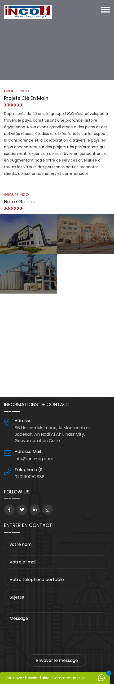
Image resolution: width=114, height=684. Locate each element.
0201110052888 (30, 477)
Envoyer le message (57, 660)
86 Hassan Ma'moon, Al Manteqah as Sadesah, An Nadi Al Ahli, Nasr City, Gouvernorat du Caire (53, 434)
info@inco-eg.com (34, 459)
